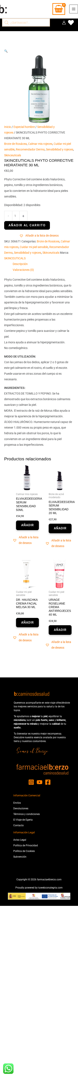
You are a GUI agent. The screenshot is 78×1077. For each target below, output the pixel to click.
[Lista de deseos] (71, 22)
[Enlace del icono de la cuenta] (64, 23)
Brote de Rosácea (15, 143)
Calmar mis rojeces (40, 143)
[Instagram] (31, 782)
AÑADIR (27, 525)
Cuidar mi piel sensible (34, 247)
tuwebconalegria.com (50, 887)
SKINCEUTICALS (15, 258)
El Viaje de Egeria (23, 819)
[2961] (27, 225)
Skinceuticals (12, 155)
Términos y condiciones (26, 814)
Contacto (18, 825)
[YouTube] (39, 782)
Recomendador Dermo (30, 149)
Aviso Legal (19, 839)
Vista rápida (27, 487)
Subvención (19, 856)
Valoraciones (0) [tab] (23, 269)
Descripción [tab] (20, 264)
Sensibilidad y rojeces (59, 149)
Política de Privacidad (25, 845)
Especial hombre (24, 127)
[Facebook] (48, 782)
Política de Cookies (24, 851)
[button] (39, 51)
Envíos (17, 802)
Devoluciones (20, 808)
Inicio (7, 127)
